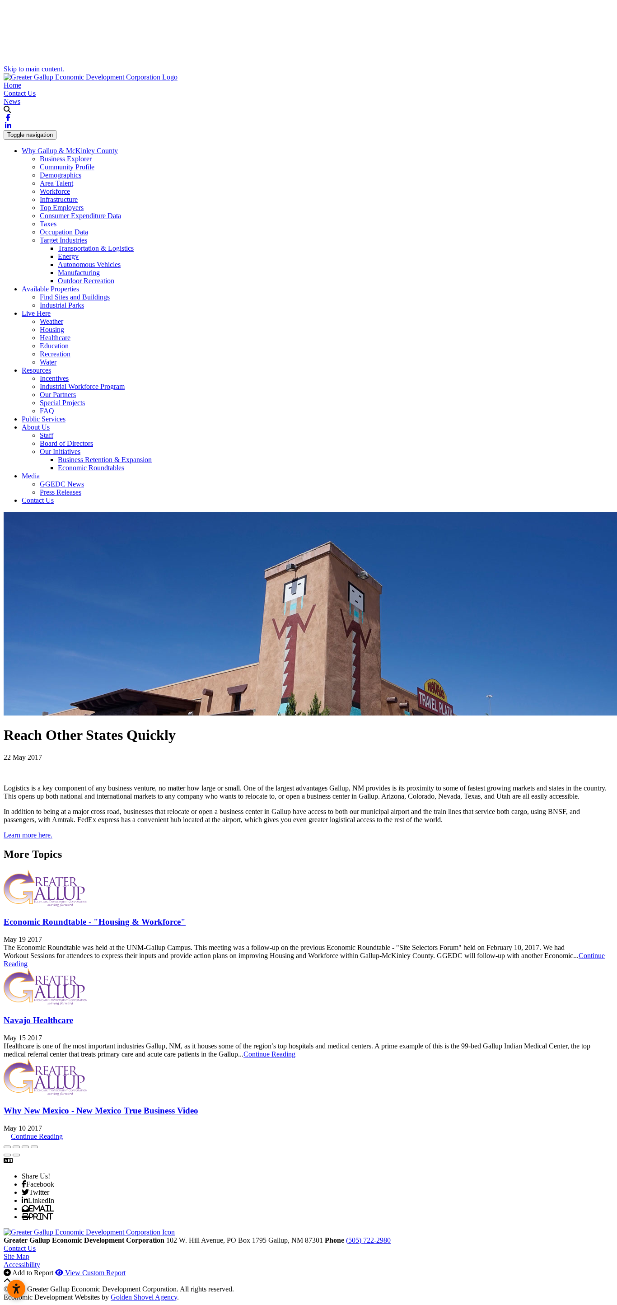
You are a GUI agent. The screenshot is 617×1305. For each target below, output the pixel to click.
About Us (36, 427)
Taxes (48, 224)
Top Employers (62, 207)
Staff (46, 435)
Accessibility (22, 1264)
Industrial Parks (62, 305)
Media (31, 476)
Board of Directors (66, 443)
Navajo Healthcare (38, 1020)
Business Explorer (66, 159)
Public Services (43, 419)
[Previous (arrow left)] (7, 1155)
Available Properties (50, 289)
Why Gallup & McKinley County (70, 150)
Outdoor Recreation (86, 281)
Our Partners (58, 394)
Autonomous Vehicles (89, 264)
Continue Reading (269, 1054)
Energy (68, 256)
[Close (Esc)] (7, 1147)
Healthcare (55, 337)
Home (12, 85)
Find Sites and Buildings (75, 297)
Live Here (36, 313)
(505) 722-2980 (368, 1240)
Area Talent (56, 183)
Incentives (54, 378)
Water (48, 362)
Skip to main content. (34, 69)
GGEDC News (62, 484)
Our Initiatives (60, 451)
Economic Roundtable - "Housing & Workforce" (95, 921)
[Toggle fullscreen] (25, 1147)
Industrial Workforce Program (82, 386)
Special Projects (62, 403)
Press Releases (60, 492)
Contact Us (20, 93)
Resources (36, 370)
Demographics (60, 175)
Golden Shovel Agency (144, 1297)
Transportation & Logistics (96, 248)
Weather (51, 321)
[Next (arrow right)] (16, 1155)
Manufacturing (79, 272)
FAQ (47, 411)
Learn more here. (28, 835)
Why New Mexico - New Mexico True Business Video (101, 1110)
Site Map (16, 1256)
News (12, 101)
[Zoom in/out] (34, 1147)
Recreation (55, 354)
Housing (52, 329)
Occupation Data (64, 232)
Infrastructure (59, 199)
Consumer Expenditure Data (80, 216)
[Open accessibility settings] (16, 1289)
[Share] (16, 1147)
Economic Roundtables (91, 468)
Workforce (55, 191)
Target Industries (63, 240)
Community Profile (67, 167)
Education (54, 346)
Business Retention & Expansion (105, 459)
